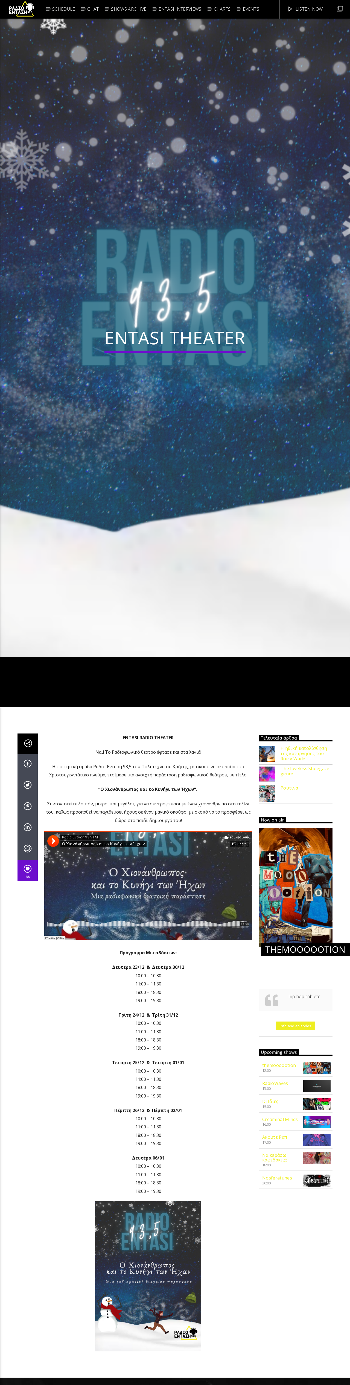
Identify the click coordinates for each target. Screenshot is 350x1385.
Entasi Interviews (180, 9)
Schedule (63, 9)
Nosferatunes (277, 1240)
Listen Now (308, 9)
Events (251, 9)
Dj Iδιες (270, 1163)
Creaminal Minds (280, 1181)
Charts (222, 9)
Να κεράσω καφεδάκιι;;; (274, 1219)
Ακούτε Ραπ (274, 1199)
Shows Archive (128, 9)
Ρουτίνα (289, 849)
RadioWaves (275, 1145)
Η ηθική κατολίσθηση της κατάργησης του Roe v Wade (304, 815)
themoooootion (279, 1127)
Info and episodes (295, 1087)
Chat (93, 9)
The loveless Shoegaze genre (305, 833)
